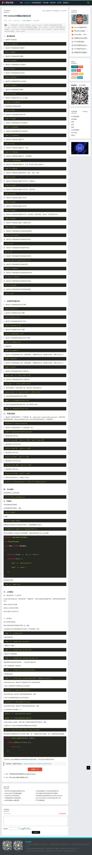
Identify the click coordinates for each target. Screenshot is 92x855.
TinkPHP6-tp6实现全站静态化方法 (14, 791)
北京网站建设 (75, 130)
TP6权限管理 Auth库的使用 (12, 798)
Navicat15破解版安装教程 (81, 27)
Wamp (80, 77)
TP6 (24, 20)
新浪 (72, 124)
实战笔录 (27, 2)
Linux (73, 70)
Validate (28, 20)
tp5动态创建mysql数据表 (11, 800)
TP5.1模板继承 (40, 800)
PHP (81, 74)
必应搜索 (74, 119)
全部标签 (75, 67)
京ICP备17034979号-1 (70, 851)
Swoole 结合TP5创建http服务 (13, 793)
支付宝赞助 (82, 85)
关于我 (59, 2)
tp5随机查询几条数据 (80, 52)
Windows (75, 74)
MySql (74, 77)
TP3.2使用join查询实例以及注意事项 (47, 793)
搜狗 (72, 127)
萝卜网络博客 (8, 3)
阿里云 (73, 135)
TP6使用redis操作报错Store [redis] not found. (22, 774)
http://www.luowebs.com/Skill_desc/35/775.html (37, 764)
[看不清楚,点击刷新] (25, 828)
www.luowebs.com (41, 851)
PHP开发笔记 (56, 10)
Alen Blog (74, 132)
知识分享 (52, 2)
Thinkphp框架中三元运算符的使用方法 (47, 791)
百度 (72, 122)
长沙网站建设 (75, 116)
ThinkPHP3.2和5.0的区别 (11, 795)
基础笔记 (65, 2)
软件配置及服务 (36, 2)
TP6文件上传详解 (79, 31)
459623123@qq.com (72, 848)
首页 (21, 2)
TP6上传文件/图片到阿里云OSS (18, 777)
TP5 (79, 70)
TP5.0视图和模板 (79, 41)
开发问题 (45, 2)
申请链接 (85, 111)
